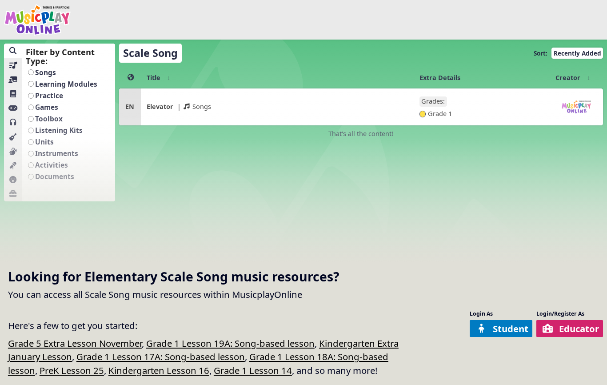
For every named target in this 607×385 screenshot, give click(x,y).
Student (510, 328)
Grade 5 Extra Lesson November (75, 343)
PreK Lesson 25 (72, 370)
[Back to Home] (37, 20)
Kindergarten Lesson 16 (158, 370)
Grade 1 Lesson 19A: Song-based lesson (230, 343)
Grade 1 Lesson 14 (253, 370)
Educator (579, 328)
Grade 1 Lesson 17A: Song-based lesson (160, 356)
